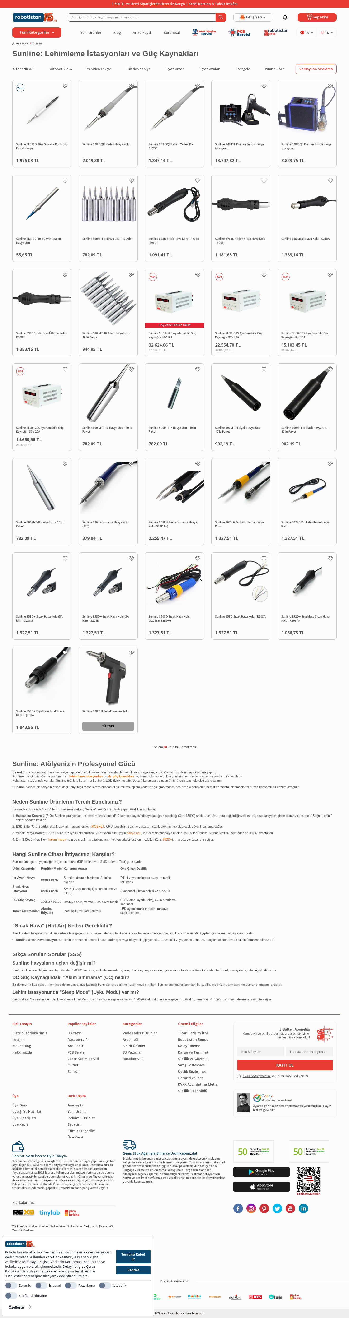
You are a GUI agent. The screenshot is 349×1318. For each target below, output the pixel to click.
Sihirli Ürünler (134, 1046)
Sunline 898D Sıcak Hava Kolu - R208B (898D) (174, 241)
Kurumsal (172, 32)
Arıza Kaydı (142, 32)
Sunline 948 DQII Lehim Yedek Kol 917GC (171, 146)
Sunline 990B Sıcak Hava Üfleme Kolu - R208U (41, 335)
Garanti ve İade (190, 1078)
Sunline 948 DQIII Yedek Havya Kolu (106, 144)
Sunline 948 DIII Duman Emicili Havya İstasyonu (239, 146)
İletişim (18, 1039)
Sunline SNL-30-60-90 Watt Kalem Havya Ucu (39, 241)
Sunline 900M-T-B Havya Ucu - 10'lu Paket (39, 524)
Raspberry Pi (78, 1039)
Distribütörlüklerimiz (29, 1033)
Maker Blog (21, 1046)
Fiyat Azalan (210, 69)
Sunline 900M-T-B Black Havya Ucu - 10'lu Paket (305, 430)
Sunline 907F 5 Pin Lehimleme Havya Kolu (305, 524)
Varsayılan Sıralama (316, 69)
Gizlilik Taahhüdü (192, 1090)
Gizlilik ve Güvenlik (193, 1058)
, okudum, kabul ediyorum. (276, 1076)
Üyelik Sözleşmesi (192, 1071)
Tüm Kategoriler (81, 1130)
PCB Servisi (76, 1052)
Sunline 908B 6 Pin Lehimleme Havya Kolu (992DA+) (173, 524)
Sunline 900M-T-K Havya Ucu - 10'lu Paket (172, 430)
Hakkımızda (22, 1052)
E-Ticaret (161, 1313)
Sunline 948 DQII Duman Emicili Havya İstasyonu (306, 146)
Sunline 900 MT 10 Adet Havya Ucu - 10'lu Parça (106, 335)
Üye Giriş (19, 1105)
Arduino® (76, 1046)
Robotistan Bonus (193, 1039)
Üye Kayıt (20, 1124)
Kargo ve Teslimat (193, 1052)
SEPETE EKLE (51, 159)
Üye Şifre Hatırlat (27, 1111)
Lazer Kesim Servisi (83, 1058)
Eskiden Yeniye (138, 69)
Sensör (73, 1071)
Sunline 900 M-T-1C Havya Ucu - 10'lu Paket (107, 430)
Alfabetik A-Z (24, 69)
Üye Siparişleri (24, 1118)
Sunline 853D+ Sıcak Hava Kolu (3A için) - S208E (105, 619)
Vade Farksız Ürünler (140, 1033)
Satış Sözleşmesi (192, 1065)
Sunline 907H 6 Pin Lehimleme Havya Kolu (239, 524)
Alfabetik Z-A (61, 69)
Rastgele (243, 69)
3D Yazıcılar (132, 1052)
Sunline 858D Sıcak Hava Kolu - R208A (240, 617)
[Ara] (221, 17)
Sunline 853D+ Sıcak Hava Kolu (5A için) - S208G (39, 619)
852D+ (167, 839)
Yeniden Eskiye (99, 69)
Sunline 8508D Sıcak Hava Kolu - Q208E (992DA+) (170, 619)
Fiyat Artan (175, 69)
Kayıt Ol (285, 1065)
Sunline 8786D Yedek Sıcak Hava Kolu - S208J (240, 241)
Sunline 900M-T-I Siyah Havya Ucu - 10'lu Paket (238, 430)
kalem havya (57, 839)
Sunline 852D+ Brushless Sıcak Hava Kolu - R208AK (305, 619)
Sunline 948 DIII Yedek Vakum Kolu (105, 711)
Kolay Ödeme (189, 1046)
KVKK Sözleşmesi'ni (257, 1076)
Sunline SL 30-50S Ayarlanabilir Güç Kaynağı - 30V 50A (172, 335)
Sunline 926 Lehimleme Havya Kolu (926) (105, 524)
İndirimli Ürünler (81, 1118)
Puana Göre (274, 69)
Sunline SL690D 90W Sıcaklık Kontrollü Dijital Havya (42, 146)
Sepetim (74, 1124)
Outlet (73, 1065)
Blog (117, 32)
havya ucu (134, 833)
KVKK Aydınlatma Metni (198, 1084)
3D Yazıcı (75, 1033)
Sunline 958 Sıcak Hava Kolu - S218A (305, 239)
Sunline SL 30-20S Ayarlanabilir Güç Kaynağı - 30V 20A (39, 430)
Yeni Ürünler (90, 32)
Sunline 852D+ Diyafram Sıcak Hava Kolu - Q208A (40, 713)
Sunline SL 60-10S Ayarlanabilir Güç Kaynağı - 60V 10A (305, 335)
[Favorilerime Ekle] (65, 86)
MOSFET (97, 826)
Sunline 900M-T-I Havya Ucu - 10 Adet (107, 239)
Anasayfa (22, 43)
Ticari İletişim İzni (193, 1033)
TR (307, 32)
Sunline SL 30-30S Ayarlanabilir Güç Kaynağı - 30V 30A (238, 335)
